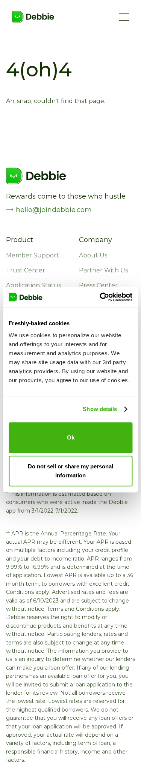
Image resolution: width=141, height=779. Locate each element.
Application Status (33, 286)
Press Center (98, 286)
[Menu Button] (124, 17)
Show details (100, 409)
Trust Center (25, 271)
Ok (70, 437)
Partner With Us (103, 271)
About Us (93, 256)
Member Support (32, 256)
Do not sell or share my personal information (70, 470)
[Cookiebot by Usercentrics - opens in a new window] (100, 297)
